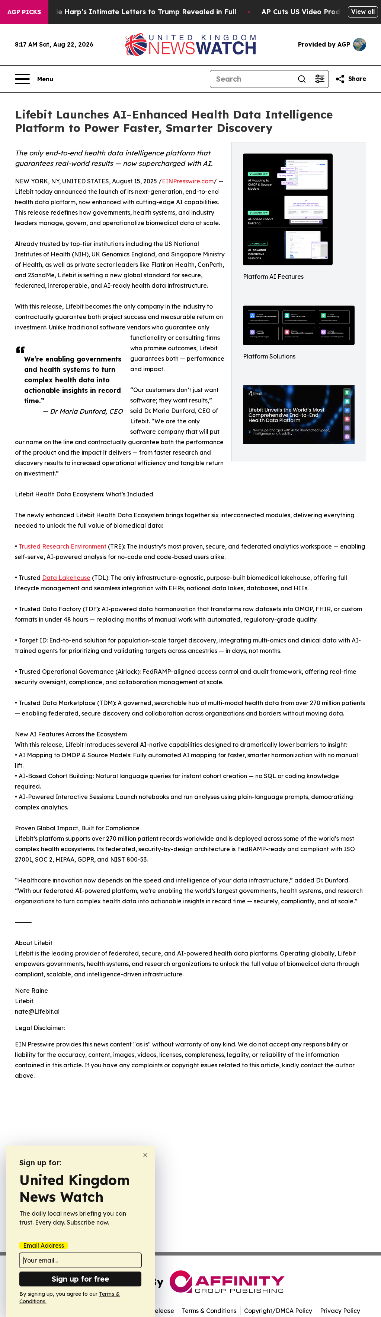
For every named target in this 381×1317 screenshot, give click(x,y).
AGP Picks (24, 12)
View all (363, 11)
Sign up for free (80, 1278)
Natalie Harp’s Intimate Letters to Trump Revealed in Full (136, 11)
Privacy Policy (340, 1310)
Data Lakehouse (66, 577)
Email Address (43, 1245)
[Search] (302, 79)
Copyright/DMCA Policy (278, 1310)
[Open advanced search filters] (320, 79)
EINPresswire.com (188, 181)
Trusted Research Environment (62, 546)
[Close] (145, 1155)
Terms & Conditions (209, 1310)
